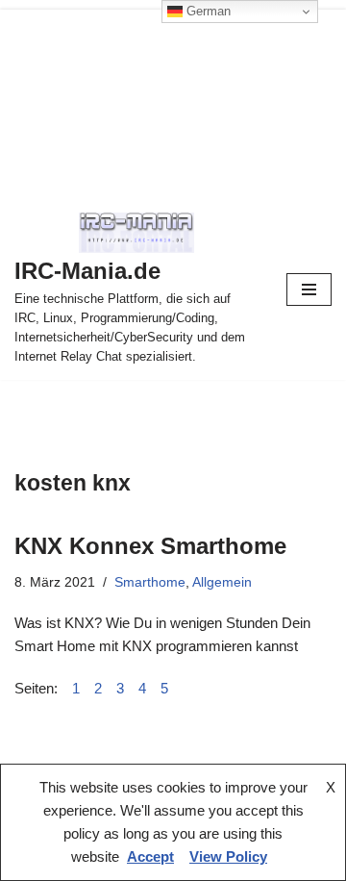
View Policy (228, 856)
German (207, 11)
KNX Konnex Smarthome (150, 546)
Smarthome (149, 582)
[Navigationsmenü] (309, 289)
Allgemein (222, 582)
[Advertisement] (173, 99)
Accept (150, 856)
